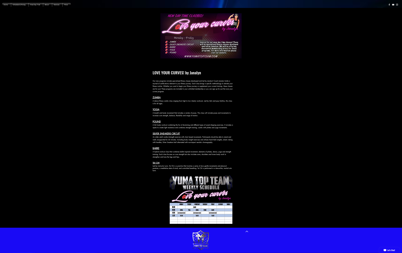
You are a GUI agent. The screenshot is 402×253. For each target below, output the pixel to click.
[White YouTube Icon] (393, 4)
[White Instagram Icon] (397, 4)
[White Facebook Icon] (389, 4)
